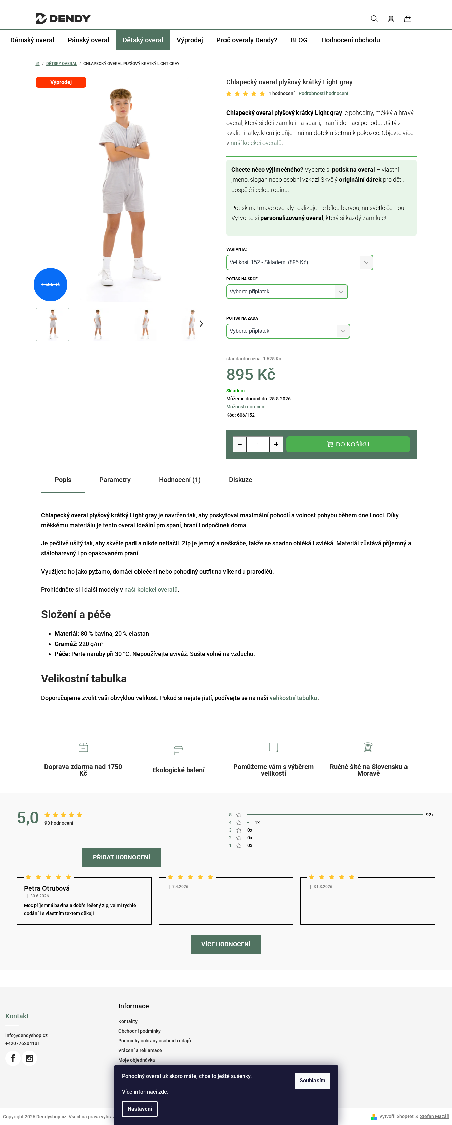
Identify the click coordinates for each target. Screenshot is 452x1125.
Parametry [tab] (115, 480)
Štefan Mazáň (434, 1116)
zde (162, 1092)
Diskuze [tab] (240, 480)
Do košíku (352, 444)
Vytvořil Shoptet (396, 1116)
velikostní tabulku (293, 697)
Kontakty (128, 1021)
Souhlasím (312, 1080)
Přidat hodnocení (121, 857)
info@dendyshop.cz (26, 1035)
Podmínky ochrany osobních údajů (154, 1040)
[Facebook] (13, 1058)
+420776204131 (22, 1043)
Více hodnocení (225, 944)
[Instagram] (29, 1058)
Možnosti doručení (246, 406)
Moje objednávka (136, 1060)
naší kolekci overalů (256, 142)
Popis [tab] (63, 480)
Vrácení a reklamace (140, 1050)
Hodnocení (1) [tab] (180, 480)
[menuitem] (32, 40)
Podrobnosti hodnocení (323, 93)
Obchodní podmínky (139, 1031)
